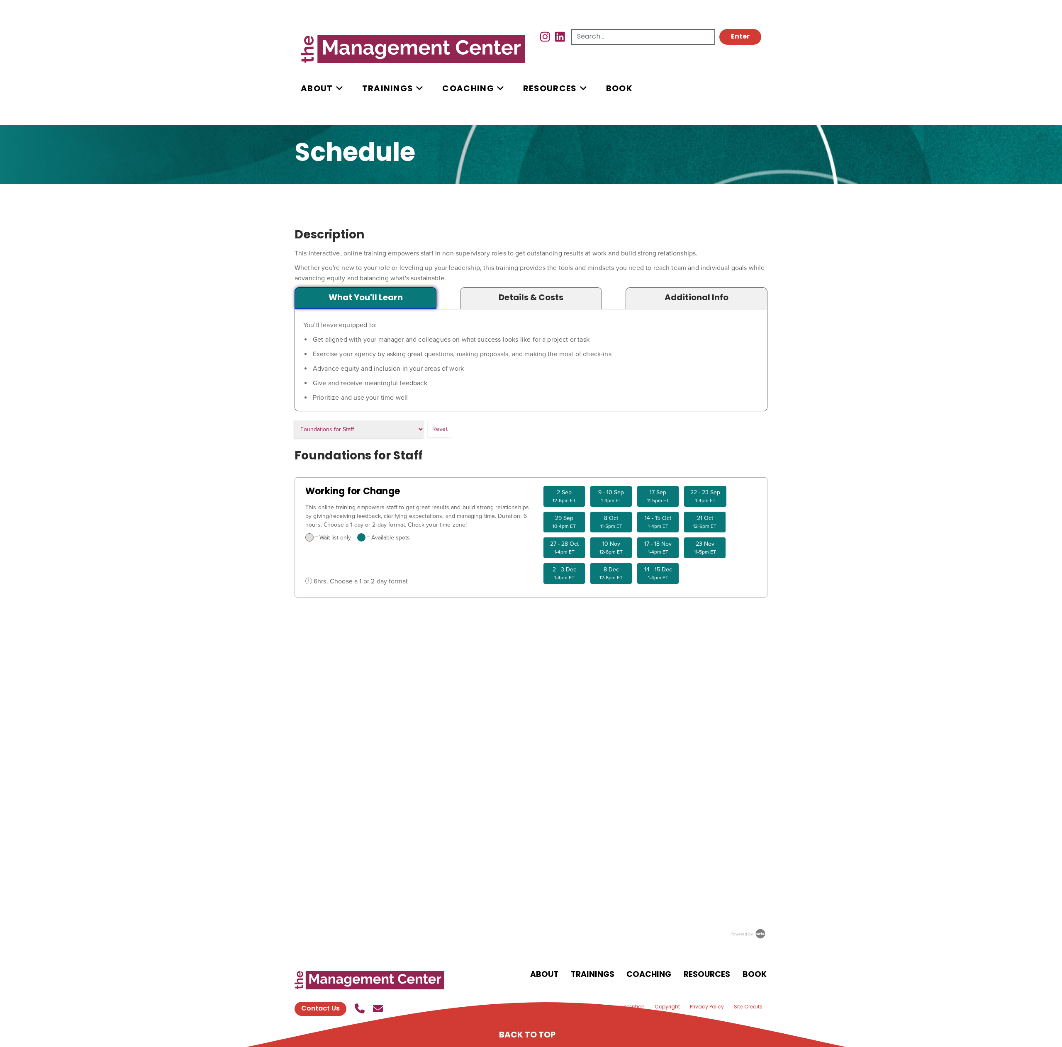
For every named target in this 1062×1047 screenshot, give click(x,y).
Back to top (527, 1035)
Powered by (742, 934)
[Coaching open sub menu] (500, 89)
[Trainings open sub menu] (419, 89)
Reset (440, 429)
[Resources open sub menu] (583, 89)
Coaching (468, 89)
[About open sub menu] (339, 89)
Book (619, 89)
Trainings (388, 89)
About (317, 89)
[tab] (365, 298)
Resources (550, 89)
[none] (331, 89)
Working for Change (352, 492)
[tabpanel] (531, 361)
